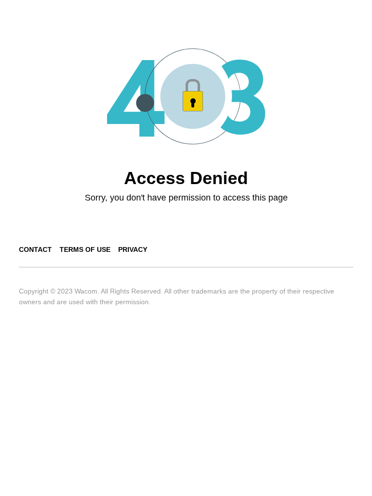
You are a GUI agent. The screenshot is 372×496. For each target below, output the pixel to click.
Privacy (132, 249)
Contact (35, 249)
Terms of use (85, 249)
